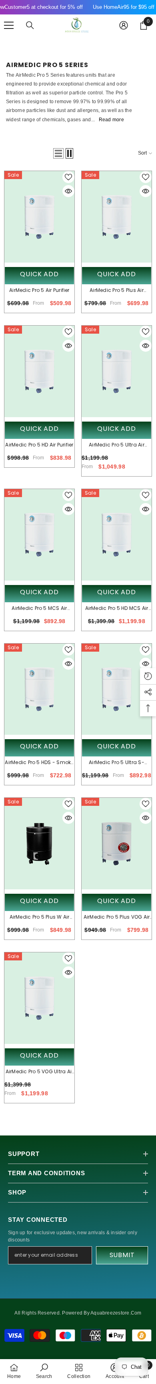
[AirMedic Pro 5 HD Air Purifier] (39, 371)
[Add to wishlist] (68, 177)
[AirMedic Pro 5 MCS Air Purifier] (39, 535)
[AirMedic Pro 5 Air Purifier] (39, 217)
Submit (122, 1255)
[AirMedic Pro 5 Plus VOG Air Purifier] (117, 843)
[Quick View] (68, 191)
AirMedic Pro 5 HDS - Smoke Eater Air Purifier (39, 763)
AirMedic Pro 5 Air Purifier (39, 290)
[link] (44, 1371)
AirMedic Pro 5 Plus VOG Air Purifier (117, 917)
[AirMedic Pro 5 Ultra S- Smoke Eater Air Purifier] (117, 689)
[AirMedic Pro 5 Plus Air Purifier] (117, 217)
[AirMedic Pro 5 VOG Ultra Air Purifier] (39, 998)
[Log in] (123, 25)
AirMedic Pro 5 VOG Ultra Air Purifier (40, 1072)
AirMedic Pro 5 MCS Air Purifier (39, 609)
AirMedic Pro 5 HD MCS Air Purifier (116, 609)
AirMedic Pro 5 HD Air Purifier (39, 444)
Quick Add (39, 274)
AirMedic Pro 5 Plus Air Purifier (117, 291)
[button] (58, 153)
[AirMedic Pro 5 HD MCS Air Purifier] (117, 535)
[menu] (9, 25)
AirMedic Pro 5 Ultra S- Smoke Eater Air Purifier (116, 763)
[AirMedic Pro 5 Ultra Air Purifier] (117, 371)
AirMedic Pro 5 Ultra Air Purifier (116, 445)
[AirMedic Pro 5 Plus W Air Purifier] (39, 843)
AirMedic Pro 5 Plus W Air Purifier (40, 917)
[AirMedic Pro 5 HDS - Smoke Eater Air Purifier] (39, 689)
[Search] (30, 25)
